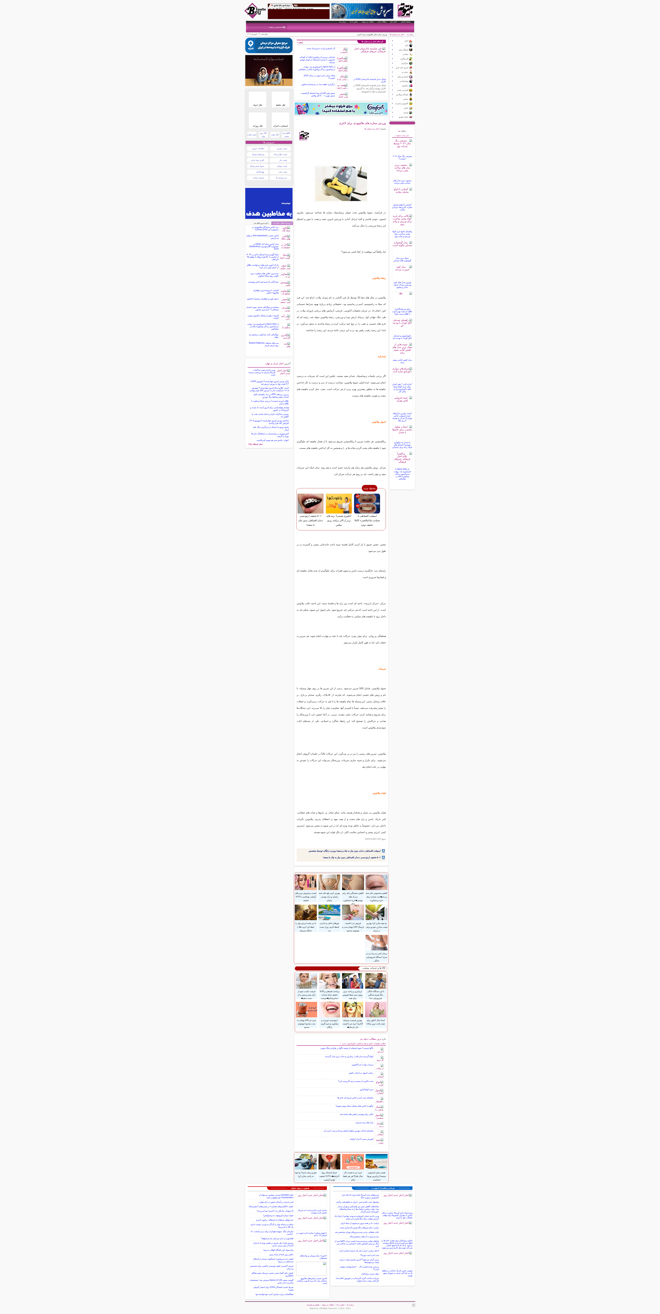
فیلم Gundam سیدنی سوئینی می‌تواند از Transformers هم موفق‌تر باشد (276, 1196)
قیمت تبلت (282, 172)
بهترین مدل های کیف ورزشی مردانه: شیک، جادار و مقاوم (402, 284)
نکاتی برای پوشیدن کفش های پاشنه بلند (356, 1114)
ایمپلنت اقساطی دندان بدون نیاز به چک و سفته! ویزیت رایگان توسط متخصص (345, 851)
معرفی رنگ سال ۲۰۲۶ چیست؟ (402, 157)
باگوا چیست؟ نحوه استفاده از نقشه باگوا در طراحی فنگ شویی (346, 1048)
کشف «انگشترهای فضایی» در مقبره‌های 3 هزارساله (271, 1206)
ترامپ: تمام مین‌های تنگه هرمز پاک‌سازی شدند (359, 1227)
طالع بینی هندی (286, 134)
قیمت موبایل (282, 166)
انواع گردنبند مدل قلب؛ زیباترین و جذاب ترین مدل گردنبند (349, 1056)
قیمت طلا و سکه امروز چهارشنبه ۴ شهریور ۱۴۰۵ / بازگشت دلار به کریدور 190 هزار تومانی (269, 389)
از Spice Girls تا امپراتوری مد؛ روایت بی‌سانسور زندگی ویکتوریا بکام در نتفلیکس (316, 68)
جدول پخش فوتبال (257, 166)
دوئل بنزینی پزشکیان (370, 1274)
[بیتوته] (255, 17)
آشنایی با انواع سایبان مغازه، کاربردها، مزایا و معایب (402, 207)
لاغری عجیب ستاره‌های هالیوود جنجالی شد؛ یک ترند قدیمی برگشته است (312, 1280)
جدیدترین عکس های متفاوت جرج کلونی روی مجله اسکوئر (265, 274)
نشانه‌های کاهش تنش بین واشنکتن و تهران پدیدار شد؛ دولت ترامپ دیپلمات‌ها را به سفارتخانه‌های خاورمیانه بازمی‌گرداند (358, 1209)
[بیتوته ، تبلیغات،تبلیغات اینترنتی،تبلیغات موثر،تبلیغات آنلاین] (299, 11)
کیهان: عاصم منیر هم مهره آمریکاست (272, 440)
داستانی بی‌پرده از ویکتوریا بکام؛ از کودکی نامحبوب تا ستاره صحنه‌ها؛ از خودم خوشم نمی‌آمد (317, 59)
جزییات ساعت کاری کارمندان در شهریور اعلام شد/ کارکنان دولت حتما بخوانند (357, 1279)
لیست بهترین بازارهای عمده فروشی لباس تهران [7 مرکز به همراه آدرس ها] (402, 417)
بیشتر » (300, 42)
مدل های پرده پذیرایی (364, 1122)
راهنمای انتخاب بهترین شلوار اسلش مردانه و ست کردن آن (348, 1131)
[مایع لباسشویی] (341, 109)
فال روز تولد (263, 134)
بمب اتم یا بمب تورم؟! (369, 1255)
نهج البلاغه (260, 172)
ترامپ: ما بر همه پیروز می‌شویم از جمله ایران (359, 1223)
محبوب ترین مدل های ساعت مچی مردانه (402, 181)
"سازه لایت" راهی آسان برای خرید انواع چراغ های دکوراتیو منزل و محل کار (402, 388)
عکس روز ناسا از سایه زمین (281, 1254)
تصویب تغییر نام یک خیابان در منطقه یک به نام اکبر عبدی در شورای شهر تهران (397, 1273)
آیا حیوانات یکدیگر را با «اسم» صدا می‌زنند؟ (275, 1211)
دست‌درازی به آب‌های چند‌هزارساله (364, 1236)
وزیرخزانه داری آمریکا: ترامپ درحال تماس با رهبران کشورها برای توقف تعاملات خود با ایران (397, 1215)
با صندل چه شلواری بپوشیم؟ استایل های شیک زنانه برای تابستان (402, 444)
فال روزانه (257, 126)
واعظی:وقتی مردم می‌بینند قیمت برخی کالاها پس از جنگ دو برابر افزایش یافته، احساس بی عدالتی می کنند (357, 1243)
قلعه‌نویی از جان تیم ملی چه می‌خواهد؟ (277, 1238)
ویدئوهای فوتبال (258, 154)
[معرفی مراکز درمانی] (269, 52)
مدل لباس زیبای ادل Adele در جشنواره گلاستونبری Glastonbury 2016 (264, 246)
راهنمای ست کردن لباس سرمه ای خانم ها (355, 1097)
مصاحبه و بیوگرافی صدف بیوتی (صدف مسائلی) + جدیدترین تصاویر (262, 308)
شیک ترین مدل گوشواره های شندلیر (402, 259)
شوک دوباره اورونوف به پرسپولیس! (278, 1215)
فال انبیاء (257, 105)
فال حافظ (280, 105)
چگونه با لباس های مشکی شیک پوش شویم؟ (354, 1106)
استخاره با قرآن (280, 126)
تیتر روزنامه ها (281, 178)
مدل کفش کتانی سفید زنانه (402, 361)
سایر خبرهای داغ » (255, 444)
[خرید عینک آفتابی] (269, 85)
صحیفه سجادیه (258, 178)
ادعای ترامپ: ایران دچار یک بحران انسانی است (359, 1250)
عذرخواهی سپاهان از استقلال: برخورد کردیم (274, 1220)
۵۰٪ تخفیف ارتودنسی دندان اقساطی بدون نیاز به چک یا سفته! (352, 857)
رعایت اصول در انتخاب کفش (361, 1073)
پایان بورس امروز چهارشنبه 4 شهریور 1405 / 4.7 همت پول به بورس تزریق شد (269, 382)
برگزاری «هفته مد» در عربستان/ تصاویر (318, 84)
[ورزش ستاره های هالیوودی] (341, 184)
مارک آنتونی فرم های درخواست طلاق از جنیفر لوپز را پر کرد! (263, 266)
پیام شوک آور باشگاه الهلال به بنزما (278, 1250)
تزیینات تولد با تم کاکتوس (362, 1064)
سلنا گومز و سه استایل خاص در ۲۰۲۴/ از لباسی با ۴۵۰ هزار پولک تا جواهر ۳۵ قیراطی (262, 257)
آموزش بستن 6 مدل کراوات (361, 1139)
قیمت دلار (283, 160)
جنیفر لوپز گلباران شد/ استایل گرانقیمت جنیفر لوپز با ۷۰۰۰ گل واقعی (318, 94)
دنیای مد (410, 34)
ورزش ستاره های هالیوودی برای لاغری (362, 123)
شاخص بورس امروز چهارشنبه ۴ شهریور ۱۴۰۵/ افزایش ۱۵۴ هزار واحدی (269, 421)
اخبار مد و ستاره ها (397, 34)
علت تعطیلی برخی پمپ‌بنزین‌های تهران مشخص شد (357, 1232)
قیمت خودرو (282, 148)
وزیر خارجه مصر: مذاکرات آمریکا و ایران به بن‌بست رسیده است (262, 372)
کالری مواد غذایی (257, 160)
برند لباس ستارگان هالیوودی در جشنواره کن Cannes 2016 (265, 228)
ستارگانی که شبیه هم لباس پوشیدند (263, 282)
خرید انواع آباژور (366, 1089)
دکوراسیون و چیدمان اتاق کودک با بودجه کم (402, 337)
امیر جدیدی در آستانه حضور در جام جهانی (276, 1202)
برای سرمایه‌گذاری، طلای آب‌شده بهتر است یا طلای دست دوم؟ (402, 311)
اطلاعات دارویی (258, 148)
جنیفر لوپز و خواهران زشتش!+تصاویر (263, 299)
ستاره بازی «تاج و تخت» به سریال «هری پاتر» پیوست (312, 1211)
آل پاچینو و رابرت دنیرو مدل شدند (321, 48)
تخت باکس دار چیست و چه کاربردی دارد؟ (355, 1081)
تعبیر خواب (251, 134)
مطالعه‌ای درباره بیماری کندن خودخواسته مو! (274, 1294)
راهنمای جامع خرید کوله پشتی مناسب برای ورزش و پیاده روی (402, 233)
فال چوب (275, 134)
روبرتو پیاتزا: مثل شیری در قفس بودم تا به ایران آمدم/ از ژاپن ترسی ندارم (273, 1244)
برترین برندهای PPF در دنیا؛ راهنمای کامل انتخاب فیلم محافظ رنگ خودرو (271, 395)
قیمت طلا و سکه (280, 154)
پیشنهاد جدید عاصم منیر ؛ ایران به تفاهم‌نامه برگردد (357, 1202)
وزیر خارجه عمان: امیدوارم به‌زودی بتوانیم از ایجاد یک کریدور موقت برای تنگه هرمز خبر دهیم (356, 1217)
